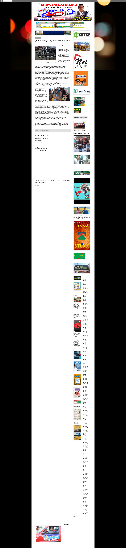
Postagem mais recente (39, 180)
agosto (84, 277)
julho (84, 279)
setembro (84, 292)
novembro (84, 289)
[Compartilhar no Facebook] (46, 130)
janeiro (84, 287)
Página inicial (53, 180)
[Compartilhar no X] (45, 130)
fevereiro (84, 285)
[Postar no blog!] (44, 130)
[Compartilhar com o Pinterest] (47, 130)
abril (83, 283)
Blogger (78, 544)
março (84, 284)
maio (84, 281)
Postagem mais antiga (66, 180)
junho (84, 280)
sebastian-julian (69, 544)
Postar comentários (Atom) (42, 182)
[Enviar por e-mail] (43, 130)
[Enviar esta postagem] (41, 130)
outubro (84, 291)
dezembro (84, 288)
